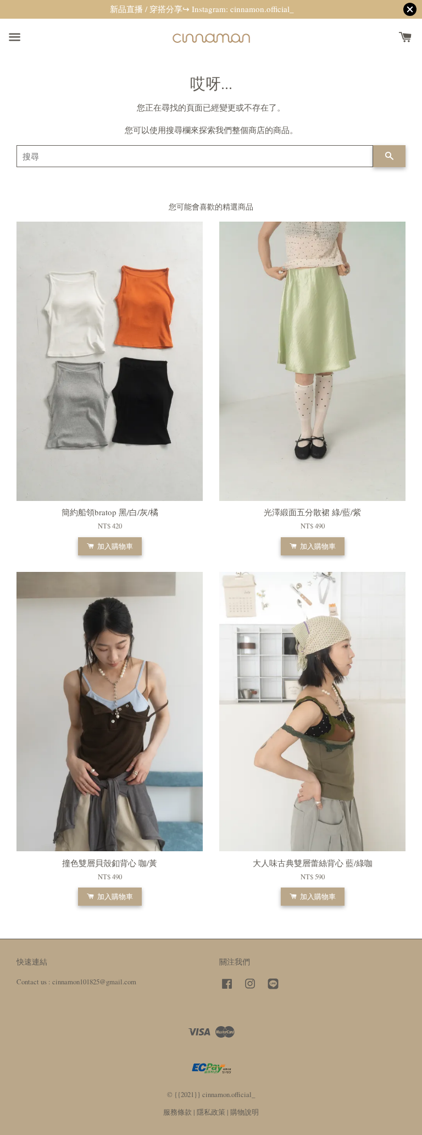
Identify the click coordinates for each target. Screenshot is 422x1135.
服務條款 (177, 1112)
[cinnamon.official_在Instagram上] (250, 989)
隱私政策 (211, 1112)
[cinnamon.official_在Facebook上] (227, 989)
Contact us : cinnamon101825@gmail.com (76, 982)
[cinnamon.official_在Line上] (273, 989)
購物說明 (244, 1112)
